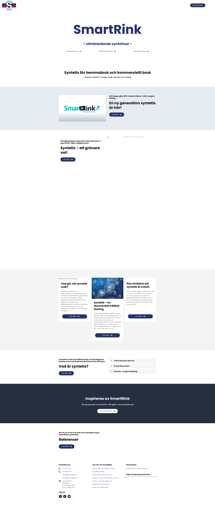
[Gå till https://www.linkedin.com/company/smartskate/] (64, 496)
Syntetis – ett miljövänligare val (102, 481)
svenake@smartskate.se (69, 478)
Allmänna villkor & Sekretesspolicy (137, 468)
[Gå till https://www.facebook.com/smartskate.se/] (60, 496)
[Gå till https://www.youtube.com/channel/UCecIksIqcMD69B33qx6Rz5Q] (69, 496)
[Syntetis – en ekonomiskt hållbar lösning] (107, 288)
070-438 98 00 (66, 471)
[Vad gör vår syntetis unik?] (74, 278)
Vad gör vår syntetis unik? (74, 285)
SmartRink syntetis (98, 471)
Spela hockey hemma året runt (102, 475)
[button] (197, 5)
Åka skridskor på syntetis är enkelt (138, 285)
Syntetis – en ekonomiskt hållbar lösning (107, 306)
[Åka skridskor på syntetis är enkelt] (140, 278)
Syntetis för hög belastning (100, 484)
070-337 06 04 (66, 468)
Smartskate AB (66, 481)
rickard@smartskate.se (69, 475)
